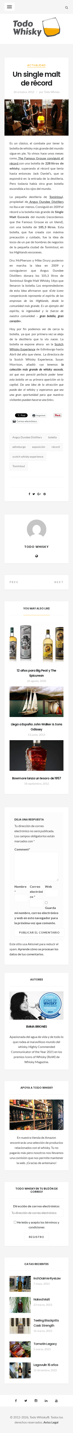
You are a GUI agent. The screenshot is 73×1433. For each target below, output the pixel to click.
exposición (38, 446)
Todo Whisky (52, 92)
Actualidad (36, 65)
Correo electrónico (36, 891)
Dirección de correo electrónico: (36, 1206)
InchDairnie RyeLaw (47, 1278)
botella (52, 437)
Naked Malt (41, 1299)
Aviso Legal (50, 1422)
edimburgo (19, 446)
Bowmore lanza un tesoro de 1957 (36, 778)
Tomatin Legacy (45, 1344)
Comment (22, 849)
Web (48, 886)
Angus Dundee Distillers (46, 201)
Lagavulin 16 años (45, 1365)
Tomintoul (18, 466)
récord (56, 446)
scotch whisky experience (27, 456)
